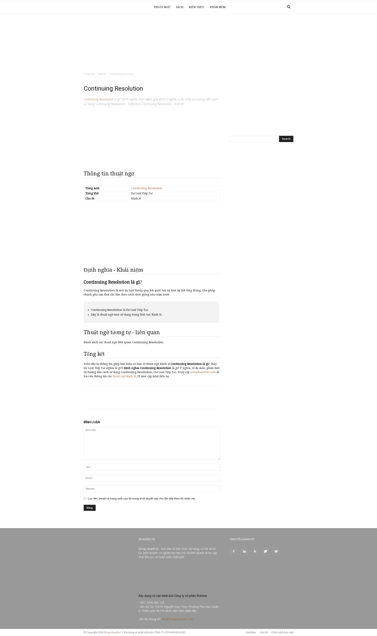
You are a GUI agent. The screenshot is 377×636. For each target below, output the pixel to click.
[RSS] (255, 551)
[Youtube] (276, 551)
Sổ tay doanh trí (148, 549)
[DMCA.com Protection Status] (167, 587)
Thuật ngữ (162, 7)
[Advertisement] (188, 43)
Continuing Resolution (146, 188)
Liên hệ (264, 632)
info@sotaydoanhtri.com (177, 619)
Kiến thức (196, 7)
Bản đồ (190, 611)
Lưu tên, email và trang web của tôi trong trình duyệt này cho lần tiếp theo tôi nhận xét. (142, 498)
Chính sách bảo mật (282, 632)
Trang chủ (89, 74)
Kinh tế (102, 74)
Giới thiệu (251, 632)
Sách (179, 7)
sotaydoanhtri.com (203, 372)
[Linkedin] (244, 551)
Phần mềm (218, 7)
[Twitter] (265, 551)
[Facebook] (234, 551)
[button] (288, 7)
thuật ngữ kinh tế (124, 376)
